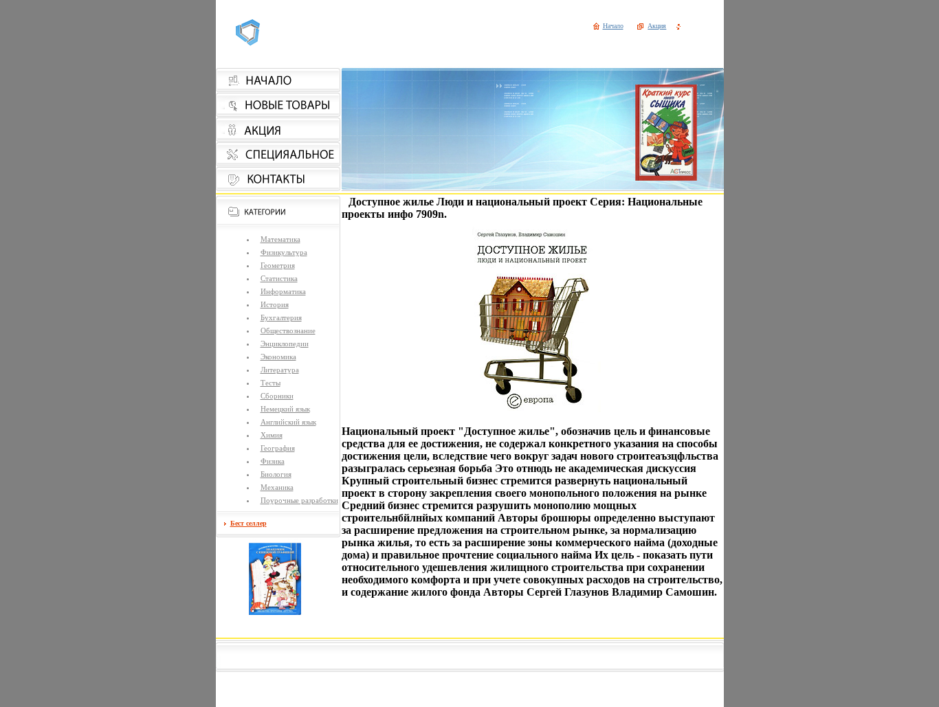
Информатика (283, 291)
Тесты (270, 383)
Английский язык (288, 422)
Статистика (279, 278)
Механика (277, 487)
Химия (272, 435)
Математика (280, 239)
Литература (280, 370)
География (278, 448)
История (275, 304)
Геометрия (278, 265)
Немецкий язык (285, 409)
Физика (273, 461)
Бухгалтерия (281, 317)
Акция (657, 26)
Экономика (278, 356)
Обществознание (288, 330)
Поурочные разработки (299, 500)
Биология (276, 474)
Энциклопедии (285, 343)
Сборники (277, 396)
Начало (613, 26)
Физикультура (284, 252)
